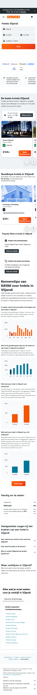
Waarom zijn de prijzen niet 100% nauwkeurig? (15, 689)
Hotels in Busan (10, 614)
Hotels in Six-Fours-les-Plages (15, 622)
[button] (34, 11)
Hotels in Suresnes (11, 628)
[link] (12, 251)
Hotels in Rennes (11, 625)
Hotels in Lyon (10, 619)
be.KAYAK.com (8, 657)
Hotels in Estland (13, 659)
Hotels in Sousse (11, 640)
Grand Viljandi (8, 140)
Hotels (16, 657)
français (23, 12)
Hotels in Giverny (11, 637)
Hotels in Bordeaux (12, 643)
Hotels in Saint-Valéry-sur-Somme (17, 634)
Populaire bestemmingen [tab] (13, 599)
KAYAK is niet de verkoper (12, 681)
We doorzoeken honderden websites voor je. (16, 685)
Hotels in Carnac (11, 631)
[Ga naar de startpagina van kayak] (13, 17)
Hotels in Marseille (11, 617)
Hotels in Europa (25, 657)
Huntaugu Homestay (11, 204)
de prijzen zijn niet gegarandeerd (12, 674)
